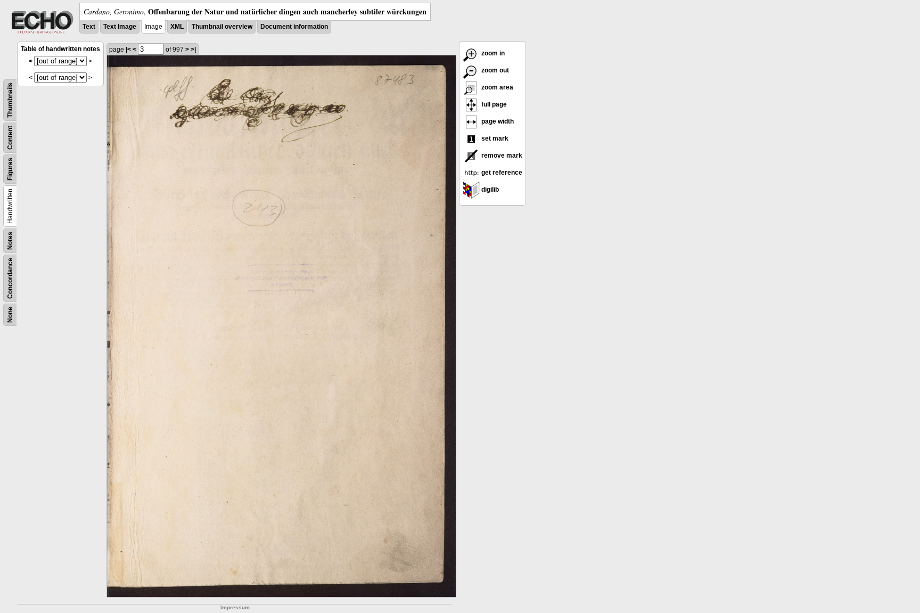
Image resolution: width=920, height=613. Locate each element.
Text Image (119, 26)
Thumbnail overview (222, 26)
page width (497, 121)
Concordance (10, 278)
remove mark (501, 155)
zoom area (496, 87)
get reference (501, 172)
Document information (294, 26)
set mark (494, 138)
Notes (10, 241)
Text (89, 26)
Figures (10, 169)
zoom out (494, 70)
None (10, 315)
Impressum (235, 607)
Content (10, 138)
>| (193, 49)
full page (493, 104)
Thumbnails (10, 100)
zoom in (492, 53)
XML (177, 26)
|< (128, 49)
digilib (489, 189)
